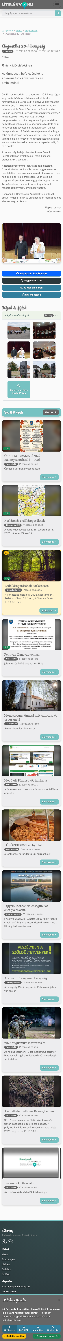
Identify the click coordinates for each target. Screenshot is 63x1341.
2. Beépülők (23, 1328)
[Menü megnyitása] (57, 4)
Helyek (6, 1264)
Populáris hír (31, 30)
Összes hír (51, 412)
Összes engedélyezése (47, 1336)
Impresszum (9, 1291)
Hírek (19, 30)
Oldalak (6, 1269)
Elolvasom (48, 477)
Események (8, 1259)
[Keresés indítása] (58, 13)
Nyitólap (8, 30)
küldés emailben (33, 287)
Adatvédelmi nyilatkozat (16, 1286)
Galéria (6, 1274)
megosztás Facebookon (33, 273)
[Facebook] (4, 1241)
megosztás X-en (32, 280)
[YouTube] (10, 1241)
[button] (18, 330)
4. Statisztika (53, 1328)
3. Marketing (38, 1328)
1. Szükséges (9, 1328)
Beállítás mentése (15, 1336)
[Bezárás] (59, 1300)
